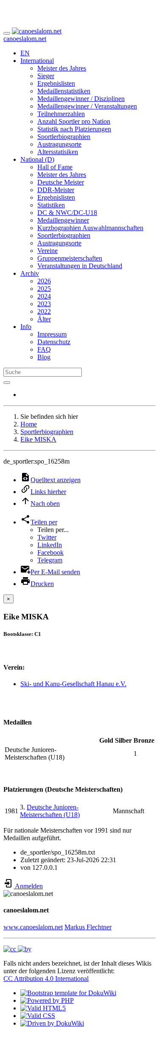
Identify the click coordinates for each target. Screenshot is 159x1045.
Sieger (45, 75)
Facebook (50, 552)
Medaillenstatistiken (63, 91)
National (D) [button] (37, 159)
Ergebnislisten (56, 83)
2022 (44, 311)
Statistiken (51, 205)
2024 (44, 296)
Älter (44, 319)
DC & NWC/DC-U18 (67, 212)
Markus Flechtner (88, 927)
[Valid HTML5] (43, 1008)
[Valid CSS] (37, 1015)
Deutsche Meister (60, 182)
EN (25, 53)
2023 (44, 303)
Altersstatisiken (57, 151)
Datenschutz (53, 341)
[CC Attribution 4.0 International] (17, 949)
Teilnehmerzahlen (61, 113)
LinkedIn (49, 544)
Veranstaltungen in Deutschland (79, 265)
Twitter (46, 537)
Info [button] (25, 326)
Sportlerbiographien (63, 136)
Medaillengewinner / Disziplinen (81, 98)
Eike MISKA (38, 439)
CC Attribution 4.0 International (46, 978)
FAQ (44, 349)
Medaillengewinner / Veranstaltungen (87, 106)
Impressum (52, 334)
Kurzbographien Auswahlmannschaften (90, 227)
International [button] (37, 60)
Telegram (49, 560)
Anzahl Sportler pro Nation (73, 121)
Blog (43, 357)
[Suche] (6, 382)
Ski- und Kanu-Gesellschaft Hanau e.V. (73, 683)
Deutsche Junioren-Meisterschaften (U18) (50, 810)
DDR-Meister (55, 189)
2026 (44, 281)
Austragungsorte (59, 144)
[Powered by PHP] (47, 1000)
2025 (44, 288)
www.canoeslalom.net (33, 927)
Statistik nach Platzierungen (74, 129)
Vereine (47, 250)
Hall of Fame (55, 167)
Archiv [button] (29, 273)
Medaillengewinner (63, 220)
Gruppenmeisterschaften (69, 258)
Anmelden (28, 886)
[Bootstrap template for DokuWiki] (68, 992)
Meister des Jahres (61, 68)
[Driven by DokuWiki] (52, 1023)
